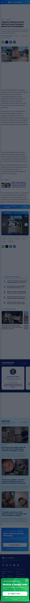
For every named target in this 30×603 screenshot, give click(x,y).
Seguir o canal (16, 594)
